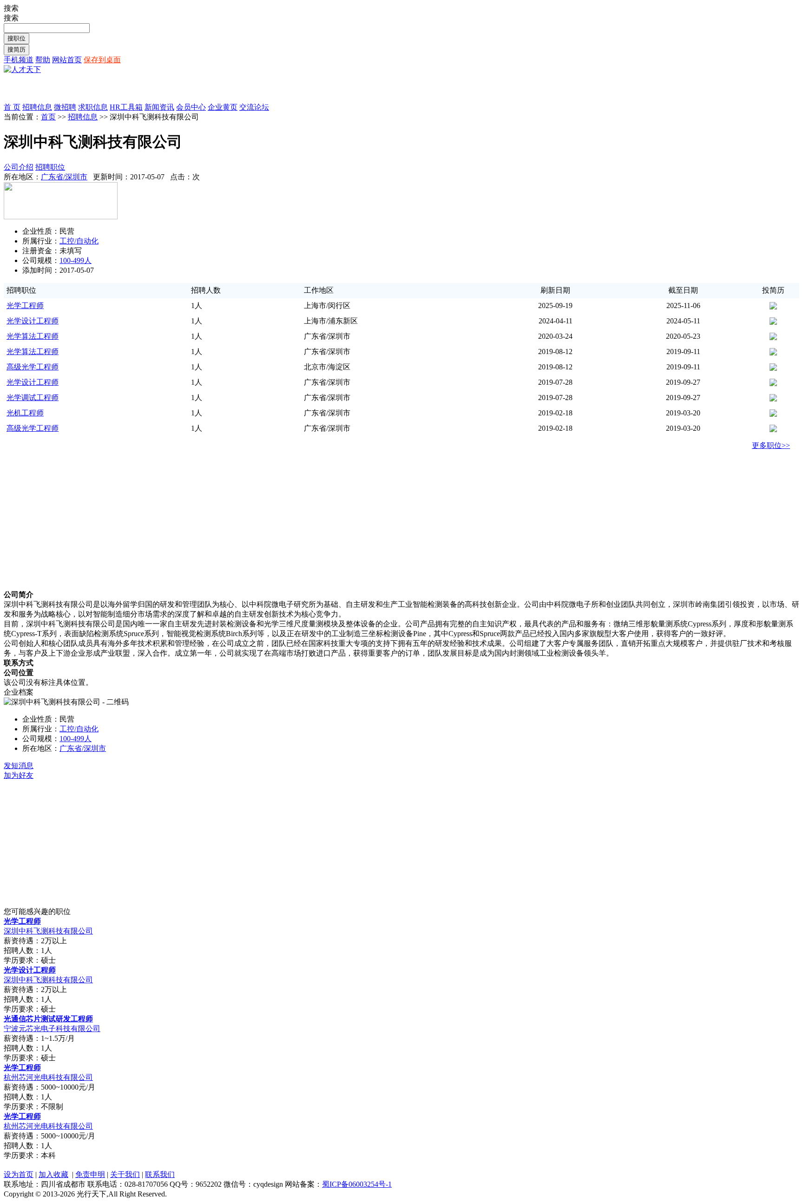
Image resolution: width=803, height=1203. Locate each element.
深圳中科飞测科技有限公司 (48, 931)
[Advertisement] (112, 89)
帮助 (42, 60)
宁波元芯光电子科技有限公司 (52, 1028)
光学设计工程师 (33, 321)
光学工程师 (25, 305)
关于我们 (125, 1174)
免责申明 (90, 1174)
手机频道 (18, 60)
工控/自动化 (79, 241)
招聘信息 (83, 117)
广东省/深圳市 (64, 177)
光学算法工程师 (33, 336)
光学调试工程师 (33, 397)
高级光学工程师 (33, 367)
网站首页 (67, 60)
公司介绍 (18, 167)
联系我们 (160, 1174)
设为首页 (18, 1174)
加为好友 (18, 775)
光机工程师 (25, 413)
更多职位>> (771, 445)
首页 (48, 117)
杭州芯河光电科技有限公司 (48, 1077)
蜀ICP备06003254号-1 (357, 1184)
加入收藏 (53, 1174)
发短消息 (18, 765)
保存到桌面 (102, 60)
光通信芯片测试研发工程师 (48, 1019)
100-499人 (75, 260)
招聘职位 (50, 167)
